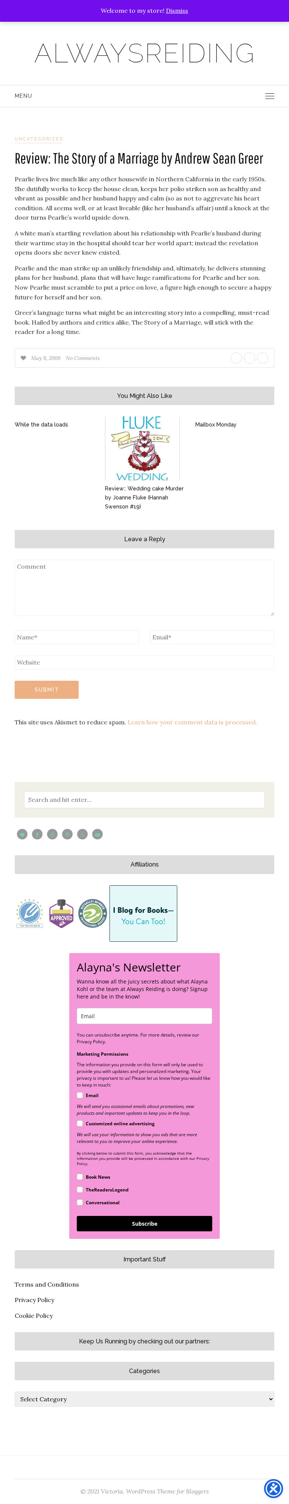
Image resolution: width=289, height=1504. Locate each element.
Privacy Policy (34, 1300)
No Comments (83, 358)
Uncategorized (39, 139)
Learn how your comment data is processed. (192, 722)
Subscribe (144, 1223)
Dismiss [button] (177, 10)
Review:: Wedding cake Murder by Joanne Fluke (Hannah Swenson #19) (144, 498)
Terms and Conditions (47, 1284)
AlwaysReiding (144, 53)
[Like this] (24, 358)
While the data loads (41, 425)
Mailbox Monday (216, 425)
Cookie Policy (34, 1315)
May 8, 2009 (46, 358)
